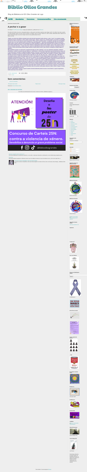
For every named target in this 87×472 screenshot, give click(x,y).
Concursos (30, 19)
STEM (72, 132)
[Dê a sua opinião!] (23, 73)
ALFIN (10, 19)
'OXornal (41, 29)
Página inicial (37, 83)
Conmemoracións (44, 19)
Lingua (13, 74)
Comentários (73, 151)
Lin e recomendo (60, 19)
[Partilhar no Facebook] (25, 73)
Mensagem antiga (62, 83)
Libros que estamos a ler (74, 224)
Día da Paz (11, 157)
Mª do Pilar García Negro (17, 29)
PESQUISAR (71, 143)
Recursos (72, 130)
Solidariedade (73, 133)
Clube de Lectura (74, 123)
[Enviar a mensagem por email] (21, 73)
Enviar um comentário (14, 81)
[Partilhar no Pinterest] (26, 73)
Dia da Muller (73, 128)
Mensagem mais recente (12, 83)
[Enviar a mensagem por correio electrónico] (19, 73)
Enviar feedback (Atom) (16, 85)
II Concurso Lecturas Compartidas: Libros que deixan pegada (25, 160)
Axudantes (20, 19)
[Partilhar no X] (24, 73)
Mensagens (73, 149)
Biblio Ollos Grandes (32, 7)
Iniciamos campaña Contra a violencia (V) (16, 154)
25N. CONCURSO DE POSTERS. (15, 89)
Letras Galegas (73, 129)
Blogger (49, 469)
